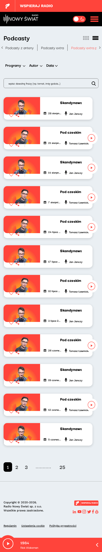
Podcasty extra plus (86, 47)
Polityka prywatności (62, 525)
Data (50, 65)
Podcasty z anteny (19, 47)
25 (62, 467)
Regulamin (10, 525)
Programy (13, 65)
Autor (33, 65)
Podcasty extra (52, 47)
